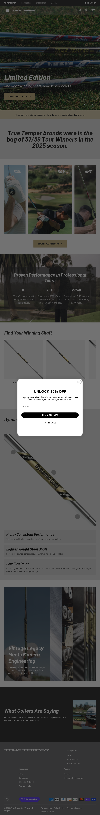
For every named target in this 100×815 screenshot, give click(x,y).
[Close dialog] (79, 382)
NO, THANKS (50, 423)
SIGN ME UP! (50, 415)
